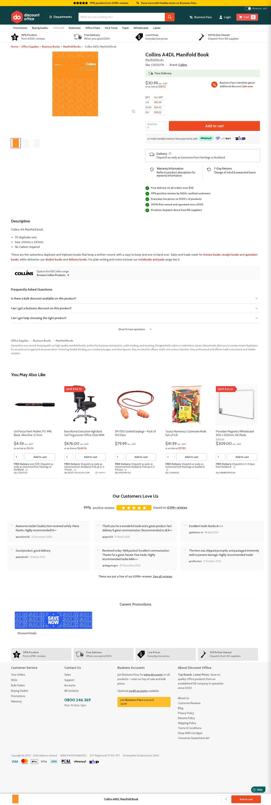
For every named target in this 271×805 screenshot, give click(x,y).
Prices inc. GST (260, 8)
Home (14, 46)
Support (69, 680)
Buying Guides (40, 28)
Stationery (75, 28)
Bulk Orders (18, 685)
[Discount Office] (25, 17)
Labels (157, 28)
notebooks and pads (151, 259)
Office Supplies (30, 46)
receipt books (230, 254)
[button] (60, 17)
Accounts (70, 685)
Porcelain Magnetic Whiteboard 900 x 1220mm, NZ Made (235, 433)
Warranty (16, 701)
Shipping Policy (187, 723)
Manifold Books (72, 46)
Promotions (20, 28)
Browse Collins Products (51, 275)
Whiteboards (141, 28)
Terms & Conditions (189, 728)
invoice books (211, 254)
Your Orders (18, 674)
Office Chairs (92, 28)
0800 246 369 (77, 699)
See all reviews (162, 576)
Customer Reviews (189, 703)
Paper (125, 28)
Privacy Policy (186, 713)
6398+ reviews (177, 507)
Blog (180, 708)
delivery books (78, 259)
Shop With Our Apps (190, 733)
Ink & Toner (111, 28)
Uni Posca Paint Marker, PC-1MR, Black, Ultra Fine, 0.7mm (33, 433)
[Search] (170, 17)
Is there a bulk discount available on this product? (43, 298)
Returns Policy (186, 718)
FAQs (14, 680)
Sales (67, 674)
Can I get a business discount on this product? (41, 308)
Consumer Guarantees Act (194, 738)
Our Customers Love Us (135, 496)
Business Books (51, 46)
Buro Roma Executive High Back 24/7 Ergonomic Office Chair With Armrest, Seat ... (84, 435)
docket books (53, 259)
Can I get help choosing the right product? (39, 318)
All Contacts (71, 690)
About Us (183, 698)
